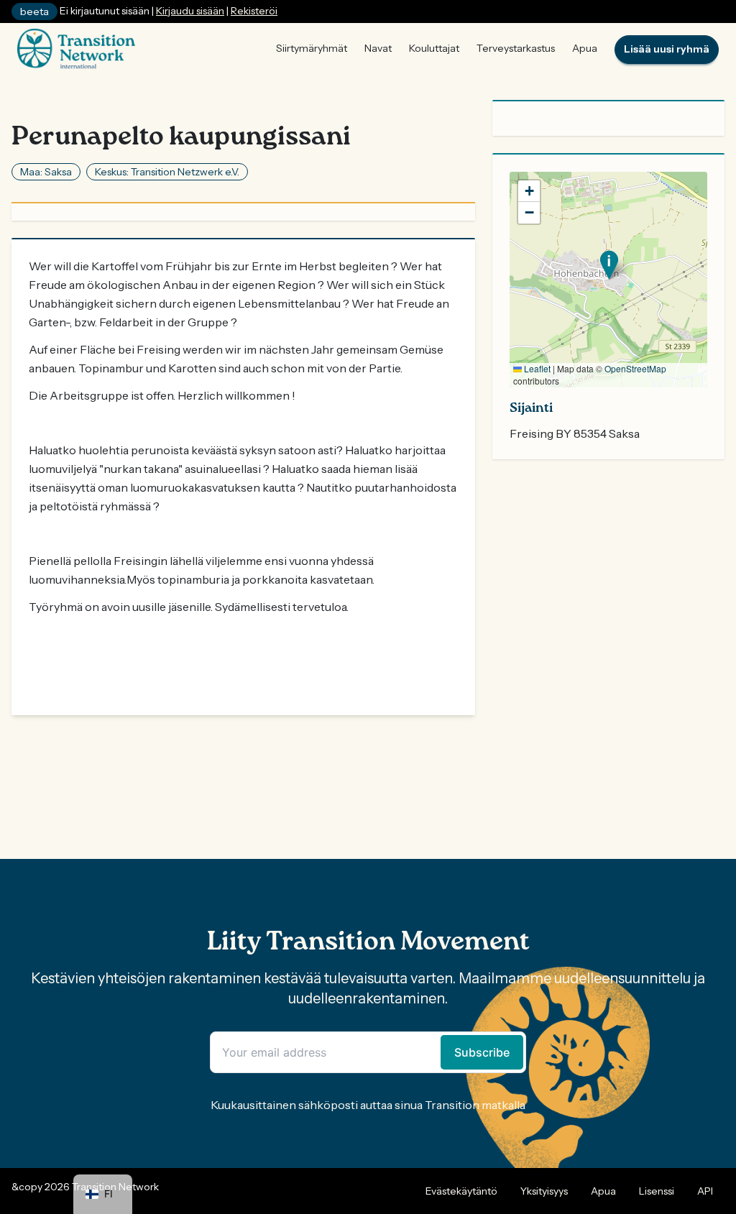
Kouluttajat (434, 48)
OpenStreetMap (635, 368)
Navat (378, 48)
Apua (584, 48)
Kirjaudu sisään (190, 10)
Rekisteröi (254, 10)
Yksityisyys (544, 1191)
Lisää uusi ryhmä (666, 48)
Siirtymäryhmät (311, 48)
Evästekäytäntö (461, 1191)
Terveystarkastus (516, 48)
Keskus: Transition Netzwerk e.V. (167, 171)
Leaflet (536, 368)
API (705, 1191)
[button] (609, 265)
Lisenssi (656, 1191)
